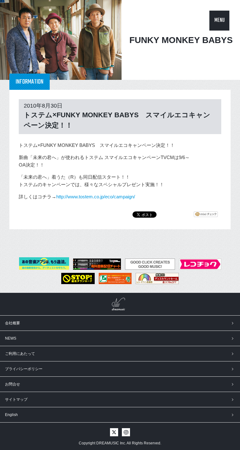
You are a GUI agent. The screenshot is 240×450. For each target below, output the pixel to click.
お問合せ (12, 384)
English (11, 415)
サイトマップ (16, 399)
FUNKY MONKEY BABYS (181, 40)
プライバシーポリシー (23, 369)
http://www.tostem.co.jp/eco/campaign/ (95, 196)
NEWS (10, 338)
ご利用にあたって (20, 353)
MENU (219, 20)
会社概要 (12, 323)
